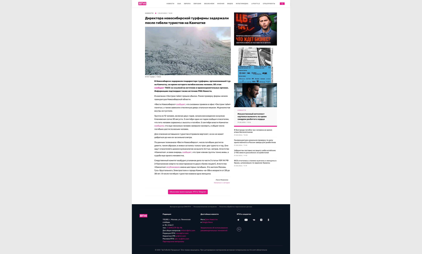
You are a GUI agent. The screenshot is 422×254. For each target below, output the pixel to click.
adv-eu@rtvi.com (182, 239)
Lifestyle (255, 3)
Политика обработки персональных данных (235, 207)
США (179, 3)
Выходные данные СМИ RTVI (180, 207)
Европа (187, 3)
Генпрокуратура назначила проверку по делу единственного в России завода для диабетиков (255, 141)
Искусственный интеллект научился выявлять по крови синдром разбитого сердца (252, 116)
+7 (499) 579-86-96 (174, 228)
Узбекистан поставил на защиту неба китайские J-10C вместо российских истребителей (255, 151)
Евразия (197, 3)
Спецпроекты (269, 3)
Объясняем (209, 3)
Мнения (220, 3)
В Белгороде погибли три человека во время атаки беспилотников (253, 131)
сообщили (159, 126)
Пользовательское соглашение (205, 207)
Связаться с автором (222, 183)
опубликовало (173, 167)
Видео (230, 3)
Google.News (207, 222)
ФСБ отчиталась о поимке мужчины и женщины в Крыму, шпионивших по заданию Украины (255, 162)
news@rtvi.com (182, 233)
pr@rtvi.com (181, 236)
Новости (170, 3)
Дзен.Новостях (211, 219)
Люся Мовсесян (222, 180)
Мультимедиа (242, 3)
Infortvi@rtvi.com (188, 230)
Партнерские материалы (173, 241)
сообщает (159, 88)
